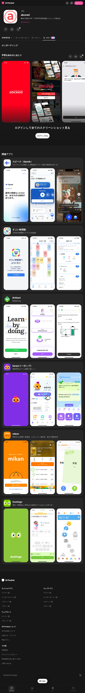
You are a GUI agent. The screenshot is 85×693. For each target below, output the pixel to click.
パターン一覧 (6, 602)
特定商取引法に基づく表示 (11, 659)
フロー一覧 (6, 606)
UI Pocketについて (8, 631)
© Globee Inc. (25, 22)
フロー (50, 38)
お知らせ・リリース (9, 635)
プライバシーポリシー (9, 654)
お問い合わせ (6, 663)
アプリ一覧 (6, 593)
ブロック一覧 (6, 621)
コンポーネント (23, 38)
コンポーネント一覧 (9, 597)
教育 (22, 11)
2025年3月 (6, 38)
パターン (37, 38)
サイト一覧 (6, 616)
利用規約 (5, 650)
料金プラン (6, 640)
